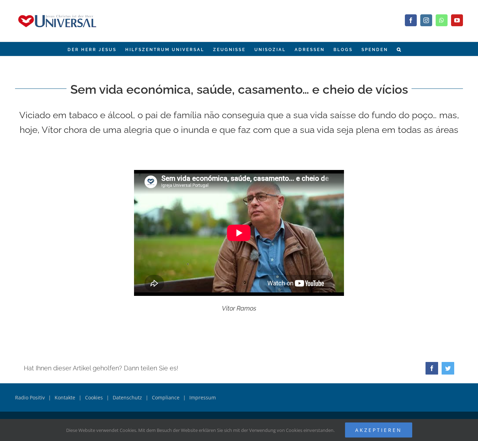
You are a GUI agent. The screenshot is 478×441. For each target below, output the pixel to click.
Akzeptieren (378, 430)
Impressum (202, 397)
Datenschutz (127, 397)
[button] (399, 49)
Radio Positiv (30, 397)
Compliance (166, 397)
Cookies (94, 397)
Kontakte (65, 397)
